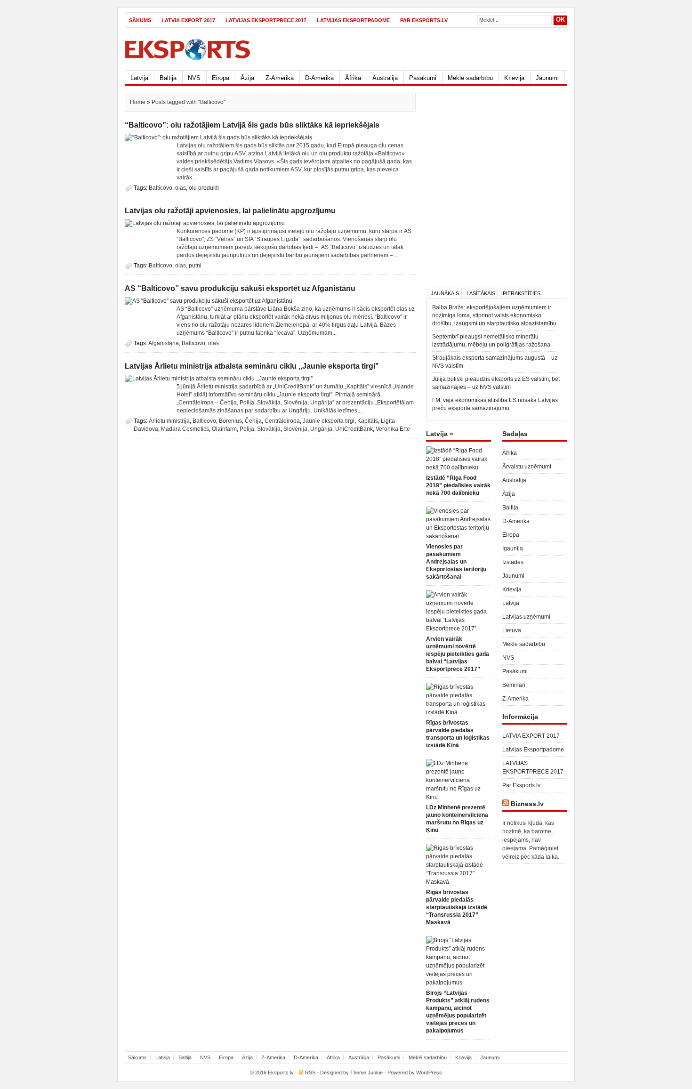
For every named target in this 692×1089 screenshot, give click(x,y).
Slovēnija (295, 429)
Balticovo (160, 188)
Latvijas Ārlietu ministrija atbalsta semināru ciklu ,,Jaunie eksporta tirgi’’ (251, 366)
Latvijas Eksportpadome (353, 20)
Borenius (230, 421)
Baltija (168, 77)
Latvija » (439, 433)
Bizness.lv (527, 803)
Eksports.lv (281, 1072)
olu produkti (204, 188)
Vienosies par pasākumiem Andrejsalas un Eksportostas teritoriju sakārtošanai (456, 561)
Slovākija (269, 429)
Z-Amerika (280, 77)
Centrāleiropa (282, 421)
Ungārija (321, 429)
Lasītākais (481, 293)
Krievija (514, 77)
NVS (194, 77)
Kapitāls (367, 421)
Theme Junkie (366, 1072)
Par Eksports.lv (424, 20)
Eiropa (220, 77)
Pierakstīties (521, 293)
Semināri (513, 685)
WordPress (429, 1072)
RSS (310, 1072)
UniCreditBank (354, 429)
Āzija (247, 77)
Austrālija (385, 77)
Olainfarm (224, 429)
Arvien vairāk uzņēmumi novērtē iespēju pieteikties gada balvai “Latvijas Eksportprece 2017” (457, 654)
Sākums (140, 20)
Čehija (253, 421)
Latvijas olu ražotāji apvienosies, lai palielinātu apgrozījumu (230, 211)
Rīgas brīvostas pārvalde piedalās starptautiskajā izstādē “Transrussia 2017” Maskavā (456, 907)
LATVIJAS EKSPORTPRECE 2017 (265, 20)
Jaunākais (445, 293)
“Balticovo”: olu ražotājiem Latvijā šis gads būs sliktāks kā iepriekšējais (252, 125)
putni (195, 265)
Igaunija (512, 548)
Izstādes (512, 562)
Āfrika (353, 77)
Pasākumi (422, 77)
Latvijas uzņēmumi (526, 616)
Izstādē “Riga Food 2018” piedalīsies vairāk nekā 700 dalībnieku (458, 485)
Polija (247, 429)
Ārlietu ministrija (169, 421)
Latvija (139, 77)
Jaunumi (547, 77)
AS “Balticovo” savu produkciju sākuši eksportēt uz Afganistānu (240, 288)
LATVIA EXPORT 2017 (188, 20)
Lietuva (511, 630)
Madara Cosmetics (185, 429)
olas (180, 188)
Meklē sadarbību (470, 77)
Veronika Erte (393, 429)
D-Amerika (319, 77)
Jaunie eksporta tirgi (328, 421)
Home (137, 102)
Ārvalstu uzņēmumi (526, 466)
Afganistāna (163, 343)
